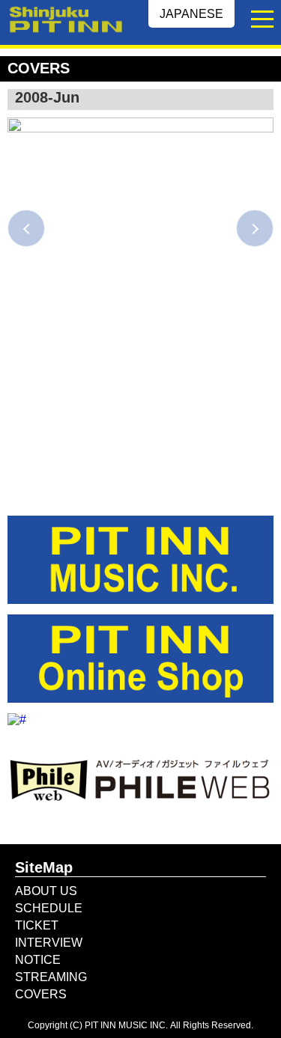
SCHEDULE (48, 908)
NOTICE (38, 959)
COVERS (41, 994)
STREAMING (51, 977)
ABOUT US (46, 891)
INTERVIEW (48, 942)
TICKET (36, 925)
